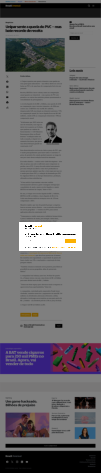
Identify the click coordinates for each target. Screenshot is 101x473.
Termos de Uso (71, 247)
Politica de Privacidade (58, 247)
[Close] (75, 226)
